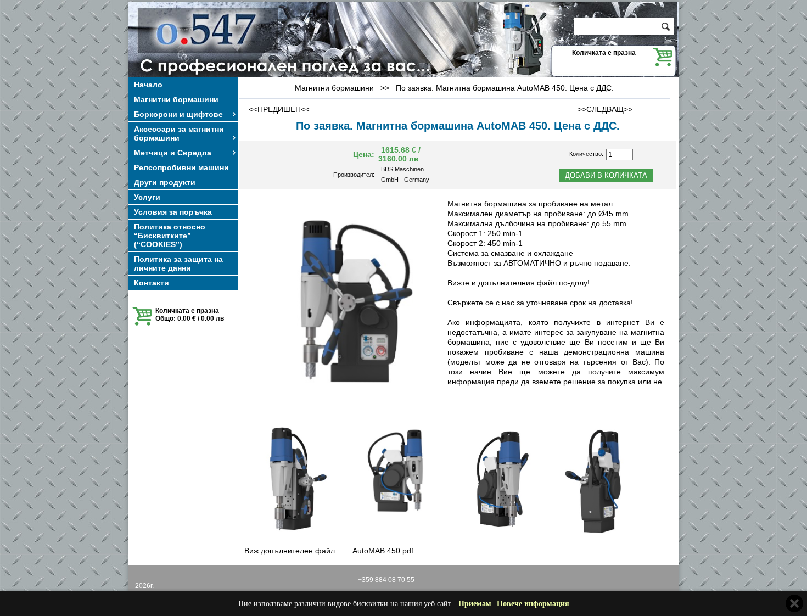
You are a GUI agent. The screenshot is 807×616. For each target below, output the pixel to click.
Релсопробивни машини (181, 167)
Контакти (151, 282)
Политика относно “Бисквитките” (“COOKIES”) (169, 235)
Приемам (474, 604)
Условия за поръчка (173, 212)
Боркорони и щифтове (178, 114)
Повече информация (533, 604)
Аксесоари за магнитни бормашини (179, 133)
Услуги (147, 197)
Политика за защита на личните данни (178, 263)
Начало (148, 84)
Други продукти (164, 182)
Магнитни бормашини (176, 99)
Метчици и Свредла (172, 152)
